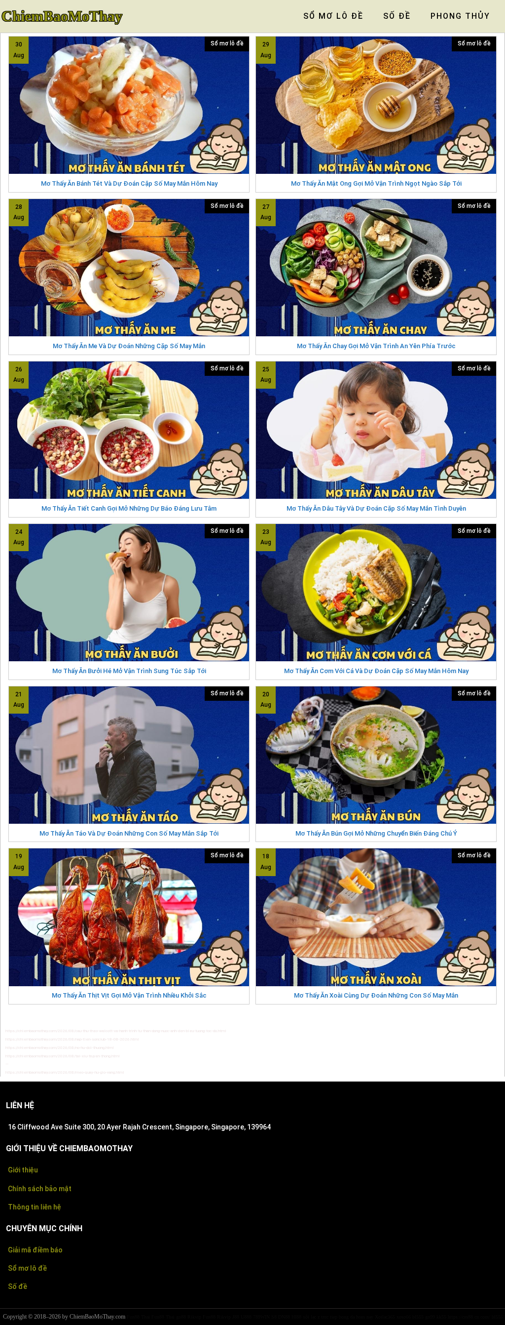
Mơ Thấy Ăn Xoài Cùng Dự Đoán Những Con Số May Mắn (376, 995)
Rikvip (194, 1317)
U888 (246, 1317)
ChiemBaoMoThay (61, 16)
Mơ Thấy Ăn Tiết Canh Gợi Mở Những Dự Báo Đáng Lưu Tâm (128, 508)
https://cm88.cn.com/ (469, 1317)
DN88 (284, 1317)
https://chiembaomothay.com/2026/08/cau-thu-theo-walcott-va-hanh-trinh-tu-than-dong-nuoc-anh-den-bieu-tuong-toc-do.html (115, 1031)
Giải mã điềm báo (35, 1250)
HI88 (296, 1317)
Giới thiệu (23, 1170)
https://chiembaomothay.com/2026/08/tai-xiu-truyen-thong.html (62, 1056)
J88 (235, 1317)
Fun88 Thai (138, 1317)
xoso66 (404, 1317)
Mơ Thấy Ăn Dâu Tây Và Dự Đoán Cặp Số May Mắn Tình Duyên (376, 508)
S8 (274, 1317)
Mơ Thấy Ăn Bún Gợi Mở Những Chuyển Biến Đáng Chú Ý (376, 833)
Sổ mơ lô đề (227, 43)
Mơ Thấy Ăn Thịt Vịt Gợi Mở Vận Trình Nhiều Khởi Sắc (129, 995)
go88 (181, 1317)
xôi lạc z (311, 1317)
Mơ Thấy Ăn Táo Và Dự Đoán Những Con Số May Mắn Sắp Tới (128, 833)
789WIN (261, 1317)
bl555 (418, 1317)
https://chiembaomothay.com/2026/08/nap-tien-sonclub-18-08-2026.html (72, 1039)
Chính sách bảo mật (40, 1189)
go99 (430, 1317)
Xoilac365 (385, 1317)
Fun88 (209, 1317)
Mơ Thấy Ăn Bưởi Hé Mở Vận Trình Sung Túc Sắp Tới (129, 671)
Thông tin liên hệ (34, 1207)
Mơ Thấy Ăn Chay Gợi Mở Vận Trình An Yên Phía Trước (376, 346)
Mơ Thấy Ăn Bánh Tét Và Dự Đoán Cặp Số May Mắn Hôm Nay (129, 183)
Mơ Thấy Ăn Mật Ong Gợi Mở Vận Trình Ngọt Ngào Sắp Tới (376, 183)
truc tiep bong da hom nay (347, 1317)
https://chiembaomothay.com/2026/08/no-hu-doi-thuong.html (59, 1047)
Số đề (17, 1286)
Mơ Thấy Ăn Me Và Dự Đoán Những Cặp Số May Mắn (129, 346)
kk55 (441, 1317)
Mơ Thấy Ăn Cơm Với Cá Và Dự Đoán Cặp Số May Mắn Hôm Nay (376, 671)
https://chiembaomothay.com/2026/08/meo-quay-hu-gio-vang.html (64, 1072)
